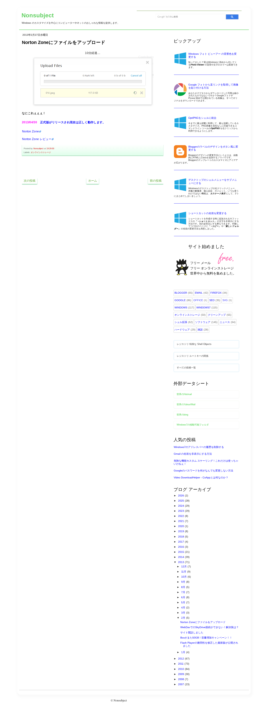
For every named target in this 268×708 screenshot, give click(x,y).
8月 (183, 587)
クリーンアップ (217, 314)
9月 (183, 581)
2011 (181, 663)
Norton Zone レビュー (37, 139)
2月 (183, 617)
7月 (183, 592)
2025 (181, 500)
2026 (181, 495)
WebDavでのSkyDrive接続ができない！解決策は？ (209, 627)
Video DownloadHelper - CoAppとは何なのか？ (201, 477)
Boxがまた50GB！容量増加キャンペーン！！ (206, 637)
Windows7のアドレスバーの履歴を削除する (199, 447)
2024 (181, 505)
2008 (181, 679)
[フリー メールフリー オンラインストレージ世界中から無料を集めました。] (207, 282)
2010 (181, 669)
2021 (181, 521)
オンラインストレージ (41, 152)
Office (198, 300)
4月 (183, 607)
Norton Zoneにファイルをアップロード (203, 622)
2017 (181, 541)
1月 (183, 652)
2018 (181, 536)
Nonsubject (38, 15)
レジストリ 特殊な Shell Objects (194, 344)
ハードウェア (182, 329)
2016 (181, 546)
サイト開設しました (191, 632)
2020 (181, 526)
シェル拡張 (180, 322)
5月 (183, 602)
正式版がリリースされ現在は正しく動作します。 (73, 122)
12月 (184, 566)
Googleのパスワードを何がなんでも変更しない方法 (203, 470)
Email (199, 292)
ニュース (225, 322)
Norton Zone (30, 131)
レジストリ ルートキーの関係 (192, 356)
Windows (180, 307)
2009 (181, 674)
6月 (183, 597)
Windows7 (203, 307)
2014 (181, 557)
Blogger (180, 292)
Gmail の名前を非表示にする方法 (193, 453)
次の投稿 (29, 180)
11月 (184, 571)
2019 (181, 531)
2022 (181, 515)
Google (180, 300)
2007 (181, 684)
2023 (181, 510)
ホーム (92, 180)
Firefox (216, 292)
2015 (181, 551)
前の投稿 (156, 180)
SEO (212, 300)
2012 (181, 658)
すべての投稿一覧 (186, 367)
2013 (181, 562)
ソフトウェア (202, 322)
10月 (184, 576)
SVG (225, 300)
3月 (183, 612)
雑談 (200, 329)
